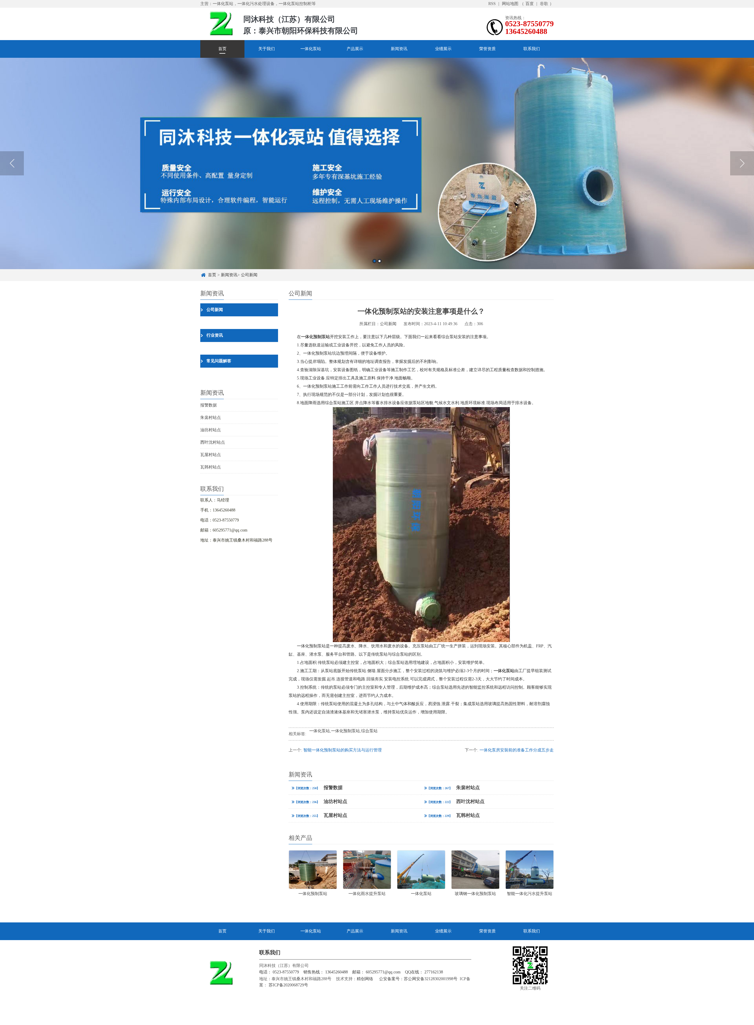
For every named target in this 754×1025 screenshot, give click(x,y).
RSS (492, 3)
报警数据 (208, 405)
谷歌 (544, 3)
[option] (377, 163)
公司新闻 (249, 275)
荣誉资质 (487, 49)
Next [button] (742, 163)
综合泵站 (369, 731)
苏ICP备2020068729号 (287, 985)
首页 (222, 49)
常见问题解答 (218, 361)
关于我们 (266, 49)
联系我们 (531, 49)
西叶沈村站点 (212, 442)
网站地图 (510, 3)
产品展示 (355, 49)
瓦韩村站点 (210, 467)
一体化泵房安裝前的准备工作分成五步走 (516, 750)
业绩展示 (443, 49)
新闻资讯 (399, 49)
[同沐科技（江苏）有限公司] (221, 23)
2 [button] (379, 261)
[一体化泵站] (377, 163)
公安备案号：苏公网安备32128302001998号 (418, 979)
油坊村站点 (210, 430)
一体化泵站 (310, 49)
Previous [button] (12, 163)
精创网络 (365, 979)
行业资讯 (214, 335)
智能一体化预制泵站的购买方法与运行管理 (342, 750)
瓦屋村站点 (210, 455)
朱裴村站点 (210, 417)
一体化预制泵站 (345, 731)
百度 (529, 3)
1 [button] (374, 261)
